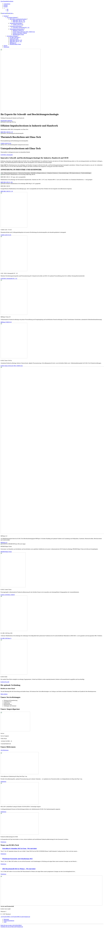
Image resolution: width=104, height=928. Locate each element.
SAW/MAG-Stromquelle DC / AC (9, 278)
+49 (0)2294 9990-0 (5, 916)
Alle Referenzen (4, 750)
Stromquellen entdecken (6, 120)
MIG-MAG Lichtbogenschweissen (38, 173)
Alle (2, 173)
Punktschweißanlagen (86, 173)
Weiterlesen (3, 853)
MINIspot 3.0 (4, 542)
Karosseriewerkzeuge (63, 173)
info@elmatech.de (25, 916)
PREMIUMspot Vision (6, 551)
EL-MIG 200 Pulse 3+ (6, 638)
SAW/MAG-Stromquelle (7, 154)
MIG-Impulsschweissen (75, 173)
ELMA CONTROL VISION (8, 594)
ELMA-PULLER (5, 682)
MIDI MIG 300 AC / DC (7, 182)
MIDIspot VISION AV (6, 322)
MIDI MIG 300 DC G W (7, 132)
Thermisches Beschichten (24, 173)
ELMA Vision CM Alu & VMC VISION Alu (12, 365)
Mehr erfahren (4, 694)
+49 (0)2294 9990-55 (15, 916)
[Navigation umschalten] (13, 13)
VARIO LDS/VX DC (6, 143)
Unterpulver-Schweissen (52, 173)
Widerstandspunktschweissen (10, 173)
